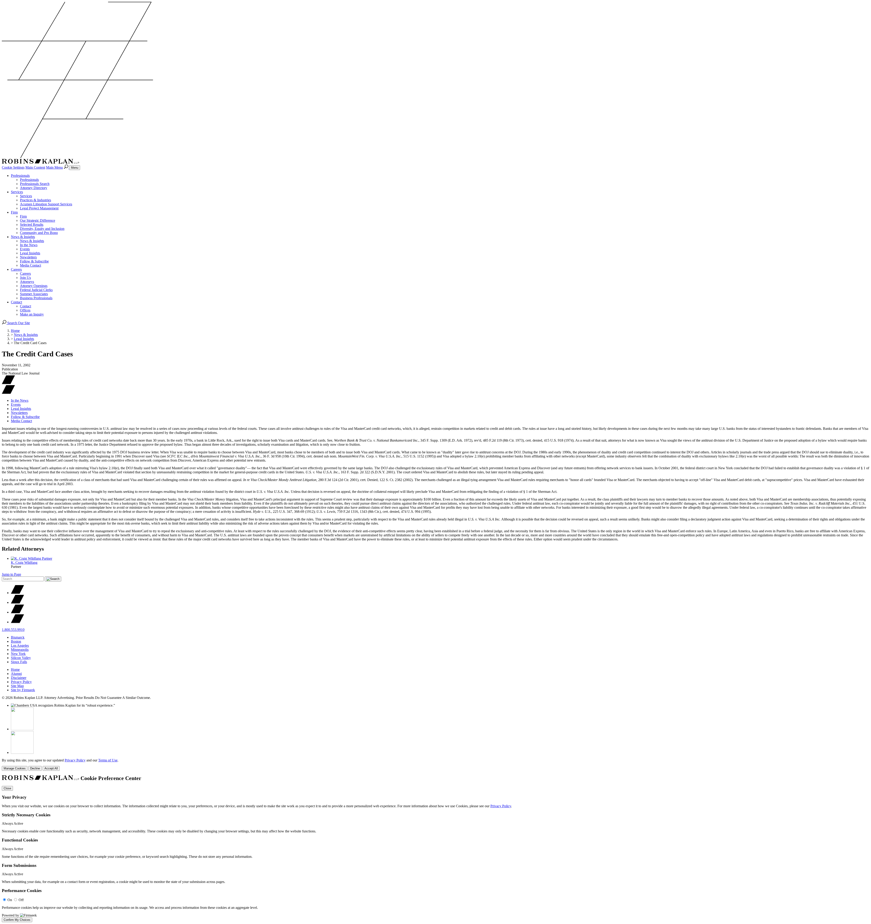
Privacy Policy (21, 682)
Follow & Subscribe (34, 261)
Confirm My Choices (17, 920)
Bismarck (17, 637)
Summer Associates (34, 294)
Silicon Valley (21, 658)
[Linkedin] (17, 612)
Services (17, 192)
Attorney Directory (33, 188)
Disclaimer (18, 678)
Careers (16, 269)
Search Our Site (18, 323)
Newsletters (28, 257)
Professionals (20, 176)
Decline (35, 768)
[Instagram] (17, 622)
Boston (16, 641)
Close (7, 788)
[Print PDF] (8, 383)
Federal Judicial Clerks (36, 290)
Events (25, 249)
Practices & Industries (35, 200)
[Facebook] (17, 602)
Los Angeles (20, 645)
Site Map (17, 686)
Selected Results (31, 224)
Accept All (51, 768)
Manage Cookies (15, 768)
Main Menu (54, 167)
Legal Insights (30, 253)
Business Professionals (36, 298)
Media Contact (30, 265)
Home (15, 331)
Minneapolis (20, 650)
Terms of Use (107, 760)
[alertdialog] (435, 848)
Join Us (25, 278)
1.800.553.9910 (13, 630)
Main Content (35, 167)
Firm (14, 212)
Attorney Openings (33, 286)
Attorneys (27, 282)
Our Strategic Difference (37, 220)
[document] (435, 848)
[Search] (66, 167)
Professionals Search (34, 184)
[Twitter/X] (17, 593)
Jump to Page (11, 574)
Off (21, 900)
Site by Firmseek (23, 690)
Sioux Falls (19, 662)
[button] (8, 393)
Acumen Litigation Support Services (46, 204)
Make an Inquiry (32, 314)
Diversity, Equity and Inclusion (42, 229)
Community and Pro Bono (39, 233)
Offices (25, 310)
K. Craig (24, 562)
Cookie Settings (13, 167)
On (9, 900)
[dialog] (435, 764)
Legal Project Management (39, 208)
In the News (28, 245)
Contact (16, 302)
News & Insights (23, 237)
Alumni (16, 674)
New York (18, 654)
